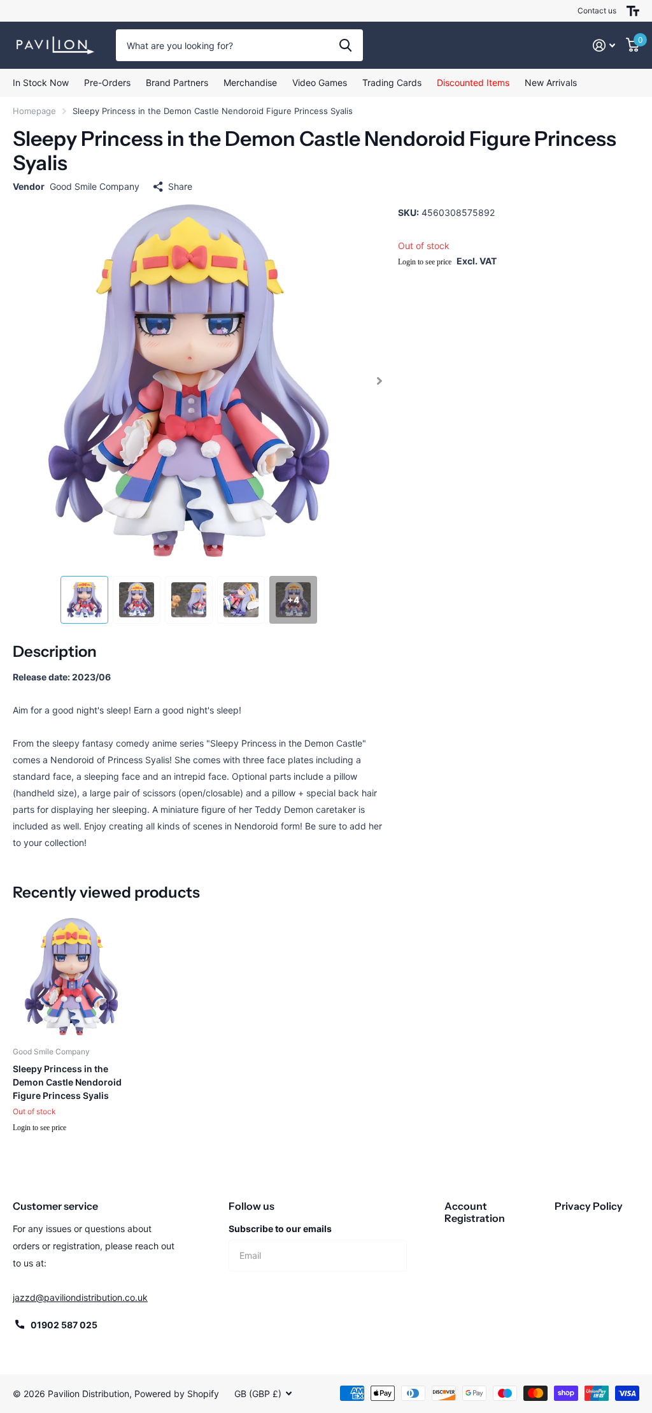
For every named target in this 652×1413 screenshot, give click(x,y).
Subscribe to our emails (280, 1228)
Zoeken (345, 45)
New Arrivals (551, 82)
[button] (380, 380)
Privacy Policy (589, 1206)
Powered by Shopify (176, 1393)
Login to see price (424, 261)
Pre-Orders (107, 82)
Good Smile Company (94, 186)
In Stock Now (41, 82)
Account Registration (474, 1212)
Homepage (34, 111)
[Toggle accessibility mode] (633, 11)
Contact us (597, 10)
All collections (177, 83)
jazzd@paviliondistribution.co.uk (80, 1297)
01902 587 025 (64, 1324)
